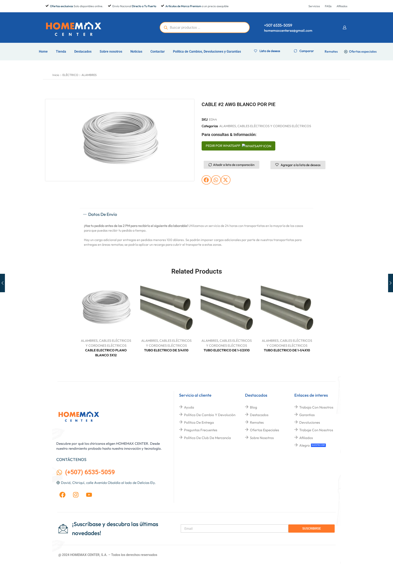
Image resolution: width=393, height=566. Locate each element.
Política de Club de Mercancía (207, 438)
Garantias (307, 415)
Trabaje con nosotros (316, 430)
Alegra (304, 445)
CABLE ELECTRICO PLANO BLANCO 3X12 (106, 352)
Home (43, 51)
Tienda (61, 51)
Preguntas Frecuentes (200, 430)
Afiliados (306, 438)
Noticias (136, 51)
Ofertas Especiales (264, 430)
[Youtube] (89, 495)
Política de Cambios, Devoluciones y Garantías (207, 51)
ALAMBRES (89, 75)
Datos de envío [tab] (102, 214)
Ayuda (189, 407)
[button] (344, 27)
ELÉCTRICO (70, 75)
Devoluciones (309, 422)
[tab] (196, 214)
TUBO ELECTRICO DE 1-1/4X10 (287, 350)
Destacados (82, 51)
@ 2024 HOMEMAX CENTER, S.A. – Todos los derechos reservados (107, 555)
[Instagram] (76, 495)
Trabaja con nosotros (316, 407)
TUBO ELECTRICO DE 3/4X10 (166, 350)
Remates (257, 422)
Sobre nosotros (111, 51)
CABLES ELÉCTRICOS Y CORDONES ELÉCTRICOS (274, 126)
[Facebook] (62, 495)
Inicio (55, 75)
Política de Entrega (199, 422)
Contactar (157, 51)
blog (253, 407)
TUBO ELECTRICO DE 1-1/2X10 (227, 350)
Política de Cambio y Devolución (209, 415)
